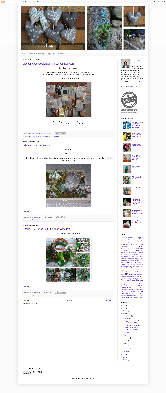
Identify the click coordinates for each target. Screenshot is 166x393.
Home (23, 54)
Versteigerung (131, 295)
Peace (129, 276)
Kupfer (122, 270)
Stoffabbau (140, 285)
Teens (122, 291)
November (127, 318)
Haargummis (124, 260)
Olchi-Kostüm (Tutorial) (136, 166)
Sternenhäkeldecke (126, 285)
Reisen (141, 278)
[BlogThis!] (58, 133)
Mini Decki (133, 271)
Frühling (133, 254)
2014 (124, 357)
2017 (124, 311)
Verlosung (124, 295)
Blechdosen (136, 244)
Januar (126, 351)
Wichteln (136, 297)
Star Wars (136, 284)
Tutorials (40, 295)
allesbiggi (137, 60)
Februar (127, 348)
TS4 (127, 291)
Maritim (123, 271)
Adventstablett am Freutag (37, 145)
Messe (127, 271)
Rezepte (132, 280)
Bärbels (141, 243)
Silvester (123, 282)
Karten (123, 264)
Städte (131, 284)
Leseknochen (134, 270)
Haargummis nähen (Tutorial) (137, 145)
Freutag (127, 254)
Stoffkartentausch (126, 288)
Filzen (128, 252)
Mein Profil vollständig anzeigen (130, 86)
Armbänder (124, 243)
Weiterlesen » (27, 128)
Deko (33, 220)
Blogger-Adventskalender (44, 136)
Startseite (69, 300)
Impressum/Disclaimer (55, 54)
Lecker (127, 270)
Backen (135, 243)
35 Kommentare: (48, 292)
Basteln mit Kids (126, 245)
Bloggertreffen (139, 248)
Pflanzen (133, 276)
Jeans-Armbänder (137, 188)
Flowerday (140, 252)
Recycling (135, 278)
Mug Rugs (140, 271)
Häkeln (136, 260)
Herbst (36, 295)
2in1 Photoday (138, 237)
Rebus (129, 278)
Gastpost (126, 256)
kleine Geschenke (127, 268)
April (126, 343)
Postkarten (123, 278)
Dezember (127, 316)
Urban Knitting (133, 293)
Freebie (123, 254)
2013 (124, 360)
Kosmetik (136, 268)
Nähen (128, 274)
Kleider (141, 266)
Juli (125, 340)
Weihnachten (55, 136)
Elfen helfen (139, 250)
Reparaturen (125, 280)
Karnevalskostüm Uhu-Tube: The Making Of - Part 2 (137, 134)
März (126, 346)
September (128, 335)
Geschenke (139, 256)
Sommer (135, 282)
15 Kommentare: (48, 133)
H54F (141, 258)
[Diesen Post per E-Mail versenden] (56, 133)
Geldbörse (133, 256)
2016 (124, 313)
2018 (124, 308)
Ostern (134, 274)
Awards (130, 243)
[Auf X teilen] (61, 133)
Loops (141, 270)
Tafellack (123, 289)
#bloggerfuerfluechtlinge (127, 237)
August (126, 338)
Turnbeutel (133, 291)
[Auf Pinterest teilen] (65, 133)
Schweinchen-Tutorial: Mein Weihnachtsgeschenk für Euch (137, 201)
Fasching (123, 252)
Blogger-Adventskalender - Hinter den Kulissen (48, 63)
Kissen (141, 264)
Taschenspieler (138, 289)
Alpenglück (140, 241)
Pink (138, 276)
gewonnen (123, 258)
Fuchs (137, 254)
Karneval (141, 262)
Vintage (137, 295)
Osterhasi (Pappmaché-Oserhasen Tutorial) (136, 157)
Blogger (92, 378)
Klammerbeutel (125, 266)
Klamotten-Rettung (134, 266)
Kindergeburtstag (134, 264)
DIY (32, 295)
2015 (124, 354)
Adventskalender (32, 136)
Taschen (130, 289)
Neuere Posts (27, 300)
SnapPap (129, 282)
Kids (127, 264)
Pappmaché (140, 274)
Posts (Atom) (34, 303)
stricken (134, 287)
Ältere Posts (109, 300)
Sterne (141, 284)
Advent (30, 220)
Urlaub (141, 293)
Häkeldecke (131, 260)
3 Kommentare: (48, 217)
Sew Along (139, 280)
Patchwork (124, 276)
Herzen (123, 262)
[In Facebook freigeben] (63, 133)
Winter (45, 295)
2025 (124, 305)
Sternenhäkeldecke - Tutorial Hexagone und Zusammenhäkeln (137, 124)
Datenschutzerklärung (36, 54)
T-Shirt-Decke (140, 287)
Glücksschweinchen (133, 258)
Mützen (123, 274)
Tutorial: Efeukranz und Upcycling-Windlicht (46, 229)
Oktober (127, 333)
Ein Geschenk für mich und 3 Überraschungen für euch (137, 212)
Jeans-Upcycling (131, 262)
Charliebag (124, 250)
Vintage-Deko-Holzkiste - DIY (136, 221)
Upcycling (124, 294)
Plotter (141, 276)
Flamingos (133, 252)
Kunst (141, 268)
